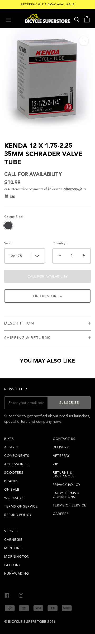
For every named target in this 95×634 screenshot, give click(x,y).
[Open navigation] (8, 19)
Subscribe (69, 403)
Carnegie (13, 540)
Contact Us (64, 439)
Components (16, 456)
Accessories (16, 464)
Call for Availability (47, 276)
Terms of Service (21, 506)
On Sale (11, 489)
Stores (11, 531)
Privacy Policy (66, 485)
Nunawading (16, 573)
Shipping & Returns (27, 337)
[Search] (76, 19)
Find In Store (46, 296)
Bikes (9, 439)
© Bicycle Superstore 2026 (30, 621)
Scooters (13, 473)
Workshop (14, 498)
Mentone (13, 548)
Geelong (13, 565)
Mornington (17, 556)
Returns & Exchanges (64, 474)
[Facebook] (7, 594)
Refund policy (18, 515)
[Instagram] (21, 594)
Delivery (61, 447)
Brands (11, 481)
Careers (61, 514)
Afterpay (61, 456)
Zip (55, 464)
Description (19, 323)
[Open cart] (86, 19)
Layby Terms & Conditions (66, 495)
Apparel (11, 447)
